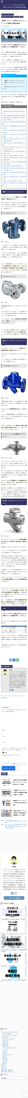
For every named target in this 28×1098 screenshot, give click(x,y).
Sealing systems (8, 457)
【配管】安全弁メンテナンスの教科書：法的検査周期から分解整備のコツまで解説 (20, 813)
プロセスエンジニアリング (19, 695)
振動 (14, 62)
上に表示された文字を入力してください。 (11, 755)
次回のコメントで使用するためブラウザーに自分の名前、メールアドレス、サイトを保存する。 (14, 749)
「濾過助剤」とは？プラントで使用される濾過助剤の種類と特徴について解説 (20, 792)
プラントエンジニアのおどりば (14, 7)
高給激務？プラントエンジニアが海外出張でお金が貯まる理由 (20, 803)
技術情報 (3, 697)
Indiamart (6, 241)
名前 (3, 730)
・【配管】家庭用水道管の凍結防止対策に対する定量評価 (13, 115)
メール (4, 736)
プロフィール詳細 (14, 898)
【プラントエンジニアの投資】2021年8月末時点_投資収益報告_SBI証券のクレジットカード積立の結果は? (15, 826)
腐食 (11, 62)
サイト (3, 742)
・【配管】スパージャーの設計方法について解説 (11, 180)
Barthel (6, 398)
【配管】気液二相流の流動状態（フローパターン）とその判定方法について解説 (20, 782)
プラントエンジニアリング (8, 695)
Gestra (6, 302)
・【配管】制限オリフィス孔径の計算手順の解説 (11, 166)
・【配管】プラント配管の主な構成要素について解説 (12, 155)
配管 (6, 697)
